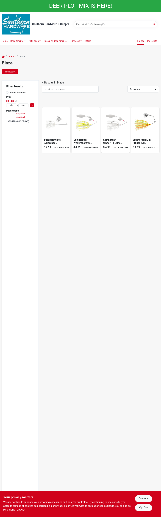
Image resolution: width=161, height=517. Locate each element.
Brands (140, 41)
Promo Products (17, 92)
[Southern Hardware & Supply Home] (16, 24)
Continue (143, 498)
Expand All (20, 117)
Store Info (152, 41)
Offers (88, 41)
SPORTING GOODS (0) (18, 121)
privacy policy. (63, 505)
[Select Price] (32, 105)
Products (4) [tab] (10, 71)
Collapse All (20, 114)
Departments (16, 41)
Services (76, 41)
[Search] (154, 24)
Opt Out (143, 507)
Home (5, 41)
